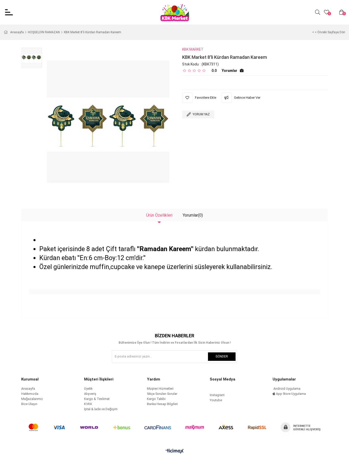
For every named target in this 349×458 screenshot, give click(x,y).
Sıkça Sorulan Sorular (162, 394)
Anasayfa (28, 388)
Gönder (222, 356)
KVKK (88, 404)
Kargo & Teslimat (97, 399)
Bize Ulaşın (29, 404)
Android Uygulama (286, 388)
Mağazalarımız (32, 399)
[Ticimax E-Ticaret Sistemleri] (175, 451)
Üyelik (88, 388)
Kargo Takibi (156, 399)
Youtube (216, 400)
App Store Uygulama (290, 394)
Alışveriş (90, 394)
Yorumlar (229, 71)
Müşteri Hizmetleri (160, 388)
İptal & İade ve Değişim (101, 409)
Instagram (217, 395)
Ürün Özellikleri (159, 215)
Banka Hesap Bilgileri (162, 404)
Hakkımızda (29, 394)
